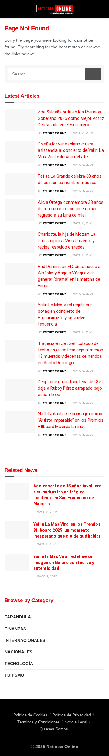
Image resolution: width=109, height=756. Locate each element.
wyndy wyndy (54, 132)
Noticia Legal (75, 722)
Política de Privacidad (71, 715)
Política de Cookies (30, 715)
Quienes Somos (54, 729)
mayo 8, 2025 (82, 132)
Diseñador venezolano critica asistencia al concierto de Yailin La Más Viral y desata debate (71, 150)
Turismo (14, 675)
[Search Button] (93, 74)
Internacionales (25, 640)
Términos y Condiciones (38, 722)
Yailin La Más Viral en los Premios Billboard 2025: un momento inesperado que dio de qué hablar (67, 530)
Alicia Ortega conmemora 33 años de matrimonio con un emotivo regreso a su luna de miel (71, 209)
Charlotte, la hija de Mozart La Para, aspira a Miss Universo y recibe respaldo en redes (66, 241)
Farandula (18, 617)
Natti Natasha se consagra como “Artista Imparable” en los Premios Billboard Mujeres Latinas (71, 420)
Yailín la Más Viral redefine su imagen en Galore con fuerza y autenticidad (63, 562)
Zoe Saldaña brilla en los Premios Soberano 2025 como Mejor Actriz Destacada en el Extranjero (71, 118)
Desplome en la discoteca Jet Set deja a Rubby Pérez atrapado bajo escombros (70, 388)
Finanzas (15, 628)
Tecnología (19, 663)
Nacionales (18, 652)
